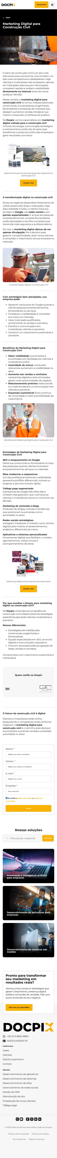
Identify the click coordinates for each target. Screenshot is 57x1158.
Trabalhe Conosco (36, 1139)
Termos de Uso (19, 1139)
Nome (9, 749)
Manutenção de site (14, 1096)
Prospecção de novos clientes (19, 1101)
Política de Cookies (40, 1134)
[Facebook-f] (27, 1119)
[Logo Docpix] (8, 4)
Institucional (8, 1046)
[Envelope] (21, 1119)
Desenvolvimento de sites (17, 1083)
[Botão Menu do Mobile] (52, 5)
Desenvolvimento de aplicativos (20, 1074)
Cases (6, 1050)
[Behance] (39, 1119)
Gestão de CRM (11, 1092)
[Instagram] (31, 1119)
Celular (10, 761)
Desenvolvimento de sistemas (19, 1078)
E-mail (9, 773)
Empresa (11, 785)
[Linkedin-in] (35, 1119)
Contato (7, 1064)
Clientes (7, 1055)
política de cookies (24, 798)
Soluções (6, 1070)
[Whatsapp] (17, 1119)
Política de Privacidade (18, 1134)
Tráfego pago (10, 1105)
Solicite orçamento (13, 1059)
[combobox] (22, 838)
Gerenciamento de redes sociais (20, 1087)
